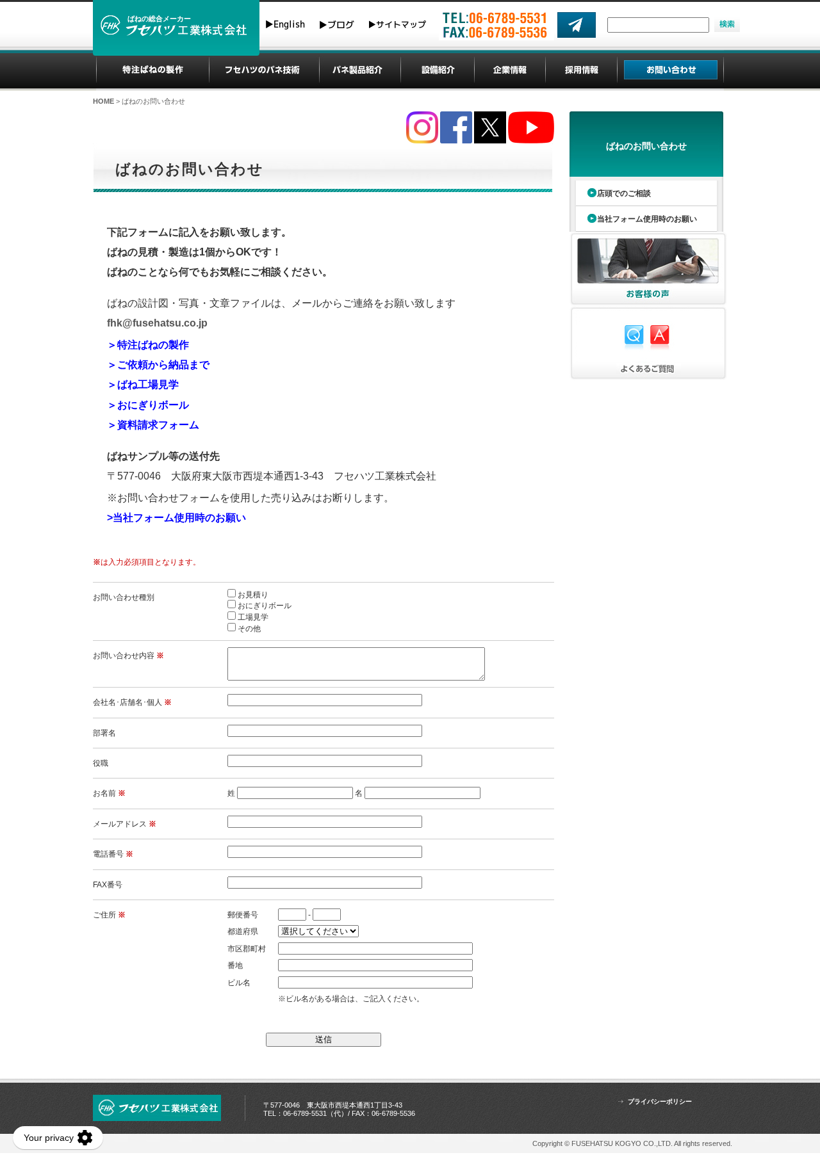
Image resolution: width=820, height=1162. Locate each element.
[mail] (576, 25)
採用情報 (582, 70)
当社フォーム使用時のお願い (647, 218)
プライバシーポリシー (660, 1101)
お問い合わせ (671, 70)
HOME (103, 101)
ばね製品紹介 (359, 70)
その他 (249, 628)
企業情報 (510, 70)
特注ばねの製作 (152, 70)
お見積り (253, 594)
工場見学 (253, 617)
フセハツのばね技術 (263, 70)
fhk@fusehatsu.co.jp (157, 323)
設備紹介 (438, 70)
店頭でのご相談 (624, 193)
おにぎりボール (264, 605)
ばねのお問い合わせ (646, 146)
